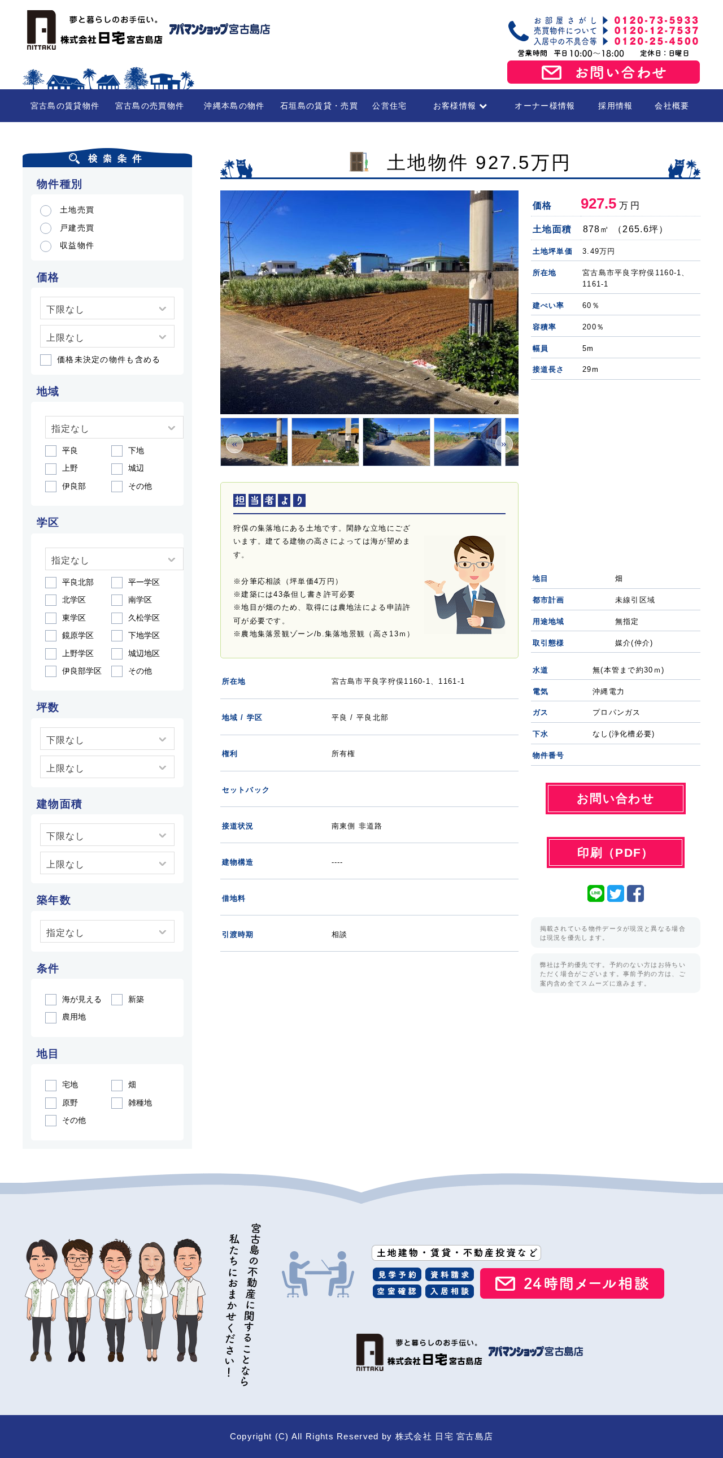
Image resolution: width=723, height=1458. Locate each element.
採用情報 (615, 105)
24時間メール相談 (572, 1283)
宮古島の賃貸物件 (65, 105)
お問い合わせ (603, 72)
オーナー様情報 (545, 105)
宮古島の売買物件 (149, 105)
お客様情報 (455, 105)
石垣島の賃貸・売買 (319, 105)
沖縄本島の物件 (234, 105)
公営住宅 (389, 105)
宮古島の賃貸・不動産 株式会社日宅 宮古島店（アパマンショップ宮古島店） (147, 30)
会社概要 (672, 105)
